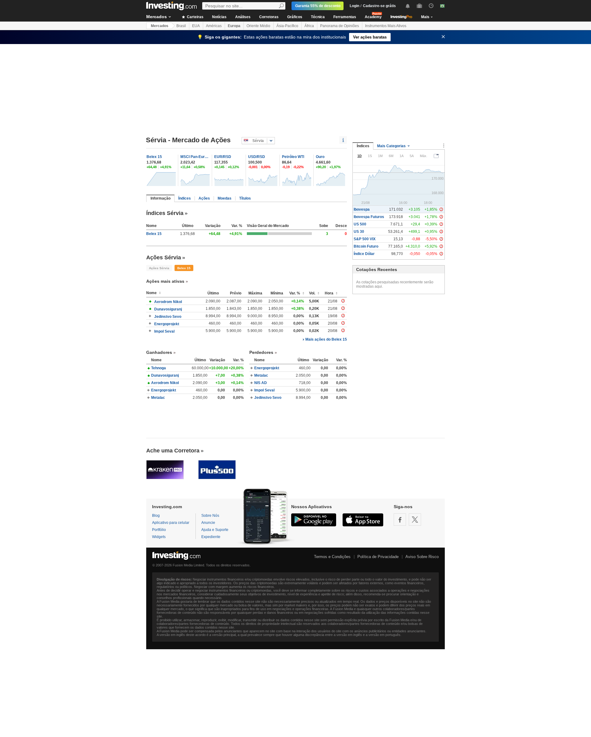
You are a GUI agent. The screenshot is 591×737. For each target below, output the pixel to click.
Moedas (224, 198)
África (309, 26)
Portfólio (159, 530)
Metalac (158, 397)
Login (354, 6)
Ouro (320, 157)
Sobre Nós (210, 515)
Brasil (181, 26)
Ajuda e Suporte (214, 530)
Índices (184, 198)
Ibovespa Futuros (369, 217)
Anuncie (208, 522)
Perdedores (261, 352)
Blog (156, 515)
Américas (214, 26)
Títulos (245, 198)
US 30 (359, 231)
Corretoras (269, 17)
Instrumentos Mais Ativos (385, 26)
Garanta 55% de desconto (317, 6)
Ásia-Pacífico (287, 26)
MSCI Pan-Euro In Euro (195, 157)
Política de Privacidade (378, 556)
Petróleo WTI (293, 157)
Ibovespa (362, 209)
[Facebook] (400, 519)
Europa (234, 26)
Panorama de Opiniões (339, 26)
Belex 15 (154, 157)
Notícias (219, 17)
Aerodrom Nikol (168, 302)
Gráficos (294, 17)
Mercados (156, 16)
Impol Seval (164, 331)
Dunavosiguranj (168, 309)
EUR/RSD (222, 157)
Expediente (210, 537)
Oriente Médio (258, 26)
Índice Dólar (364, 254)
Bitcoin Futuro (366, 246)
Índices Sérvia (164, 213)
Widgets (159, 537)
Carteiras (194, 17)
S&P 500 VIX (365, 239)
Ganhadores (159, 352)
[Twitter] (415, 519)
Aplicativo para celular (170, 522)
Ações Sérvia (163, 257)
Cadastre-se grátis (379, 6)
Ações (204, 198)
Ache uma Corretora (172, 450)
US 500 (360, 224)
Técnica (318, 17)
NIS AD (260, 383)
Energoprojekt (166, 324)
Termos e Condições (332, 556)
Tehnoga (158, 368)
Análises (243, 17)
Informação (161, 198)
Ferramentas (344, 17)
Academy (373, 17)
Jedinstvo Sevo (167, 316)
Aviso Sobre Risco (422, 556)
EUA (196, 26)
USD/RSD (256, 157)
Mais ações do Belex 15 (326, 339)
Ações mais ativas (165, 281)
